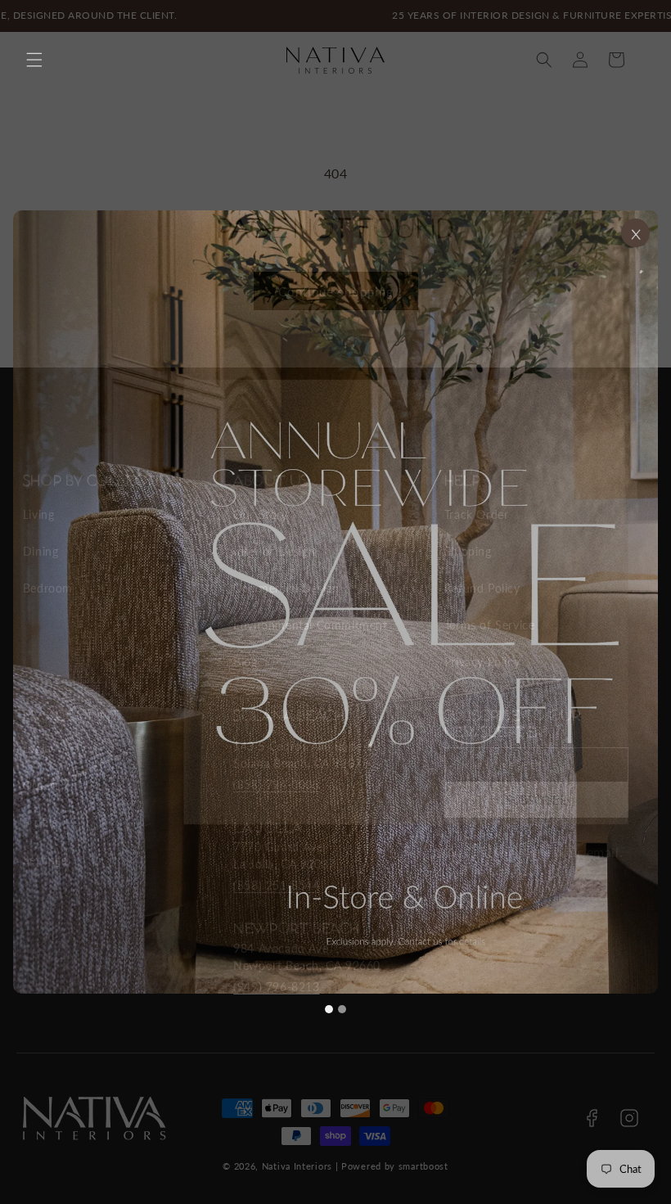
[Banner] (335, 601)
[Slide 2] (342, 1009)
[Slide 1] (329, 1009)
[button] (34, 60)
